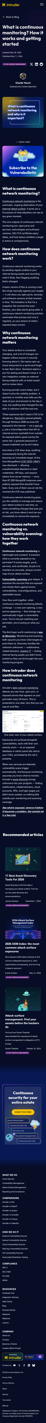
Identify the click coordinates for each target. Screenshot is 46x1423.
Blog (4, 1306)
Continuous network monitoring (18, 201)
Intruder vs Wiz (8, 1202)
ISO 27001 (6, 1272)
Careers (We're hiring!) (11, 1348)
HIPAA (4, 1280)
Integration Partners (10, 1297)
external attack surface (14, 208)
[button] (41, 4)
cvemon (5, 1323)
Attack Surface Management (14, 1187)
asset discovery (21, 779)
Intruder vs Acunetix (10, 1215)
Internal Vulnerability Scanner (14, 1240)
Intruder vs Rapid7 (9, 1206)
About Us (6, 1335)
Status (4, 1389)
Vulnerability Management (13, 1183)
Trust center (6, 1400)
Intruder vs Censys (9, 1219)
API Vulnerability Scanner (12, 1253)
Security (5, 1394)
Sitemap (5, 1406)
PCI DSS (5, 1276)
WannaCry (20, 418)
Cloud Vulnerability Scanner (13, 1244)
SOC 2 (5, 1267)
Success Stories (8, 1310)
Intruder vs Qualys (9, 1210)
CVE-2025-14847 (30, 461)
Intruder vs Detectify (10, 1223)
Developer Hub (8, 1293)
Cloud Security (8, 1179)
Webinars (6, 1318)
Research (6, 1314)
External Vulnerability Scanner (14, 1236)
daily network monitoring (25, 687)
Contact (5, 1340)
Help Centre (7, 1301)
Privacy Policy (7, 1377)
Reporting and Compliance (13, 1192)
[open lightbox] (23, 721)
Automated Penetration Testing (15, 1257)
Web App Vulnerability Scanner (15, 1249)
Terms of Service (8, 1383)
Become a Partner (9, 1344)
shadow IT (25, 651)
